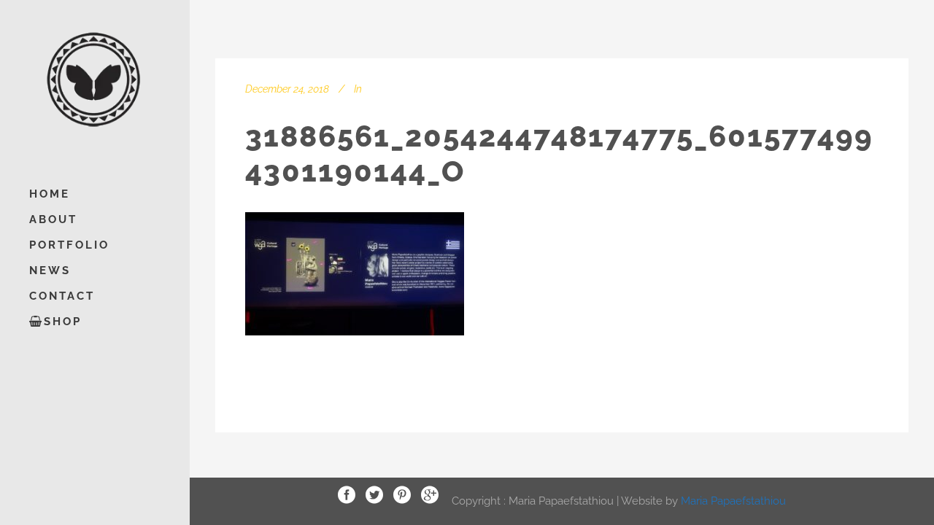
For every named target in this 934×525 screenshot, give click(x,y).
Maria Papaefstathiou (733, 500)
